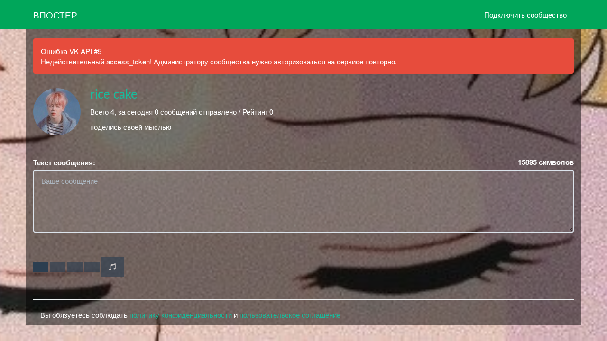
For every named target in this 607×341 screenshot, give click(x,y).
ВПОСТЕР (55, 14)
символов (546, 162)
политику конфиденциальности (180, 315)
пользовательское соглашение (289, 315)
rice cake (114, 95)
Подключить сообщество (525, 14)
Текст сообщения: (64, 163)
